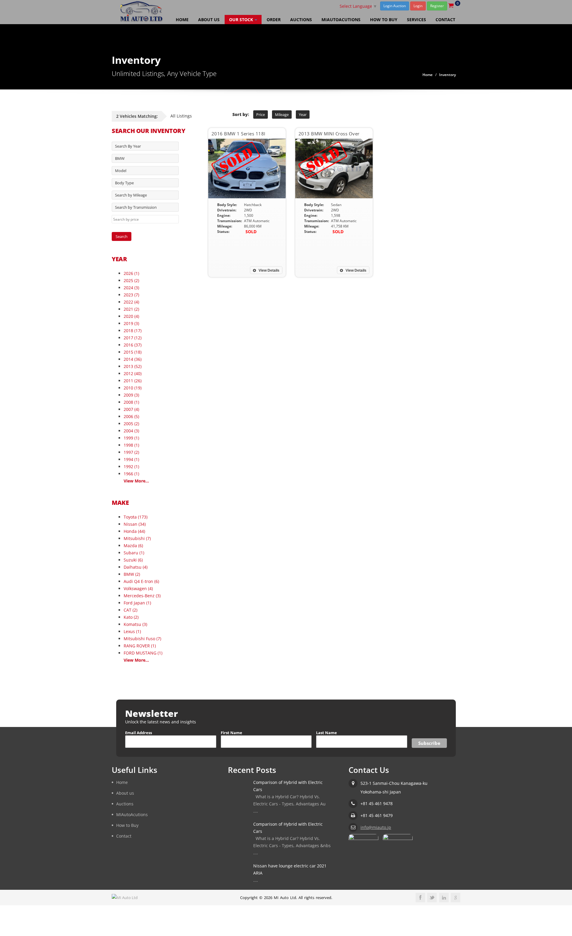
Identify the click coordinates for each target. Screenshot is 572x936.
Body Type (124, 182)
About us (209, 19)
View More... (136, 481)
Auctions (301, 19)
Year (303, 114)
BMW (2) (132, 574)
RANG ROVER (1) (140, 646)
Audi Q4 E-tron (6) (141, 581)
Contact (445, 19)
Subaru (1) (134, 553)
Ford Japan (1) (137, 603)
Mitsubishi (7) (137, 538)
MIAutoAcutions (340, 19)
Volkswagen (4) (138, 588)
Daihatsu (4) (135, 567)
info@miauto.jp (375, 827)
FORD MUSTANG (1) (143, 653)
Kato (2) (131, 617)
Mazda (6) (133, 545)
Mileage (282, 114)
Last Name (326, 732)
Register (437, 5)
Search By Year (128, 146)
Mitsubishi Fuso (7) (142, 638)
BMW (120, 158)
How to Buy (383, 19)
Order (274, 19)
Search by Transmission (136, 207)
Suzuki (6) (133, 560)
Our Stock (241, 19)
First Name (231, 732)
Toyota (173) (135, 517)
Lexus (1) (132, 631)
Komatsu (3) (135, 624)
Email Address (138, 732)
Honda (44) (134, 531)
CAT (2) (130, 610)
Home (182, 19)
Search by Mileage (131, 195)
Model (120, 170)
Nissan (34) (135, 524)
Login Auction (394, 5)
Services (416, 19)
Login (418, 5)
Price (260, 114)
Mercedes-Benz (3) (142, 595)
